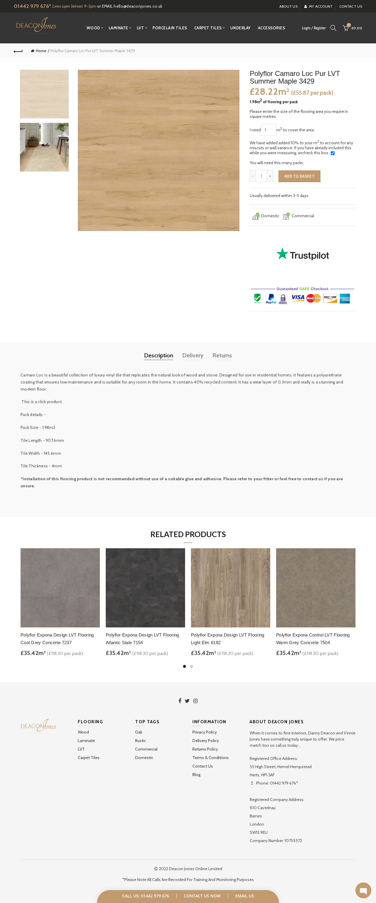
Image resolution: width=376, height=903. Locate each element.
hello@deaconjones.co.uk (138, 6)
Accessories (271, 28)
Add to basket (299, 176)
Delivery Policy (205, 740)
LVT (140, 28)
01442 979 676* (32, 6)
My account (321, 6)
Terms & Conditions (210, 757)
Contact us (350, 6)
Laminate (118, 28)
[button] (363, 890)
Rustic (140, 740)
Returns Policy (205, 749)
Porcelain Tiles (169, 28)
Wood (93, 28)
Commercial (146, 749)
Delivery (193, 355)
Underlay (240, 28)
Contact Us (202, 766)
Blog (196, 774)
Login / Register (314, 28)
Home (41, 50)
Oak (138, 732)
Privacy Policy (204, 732)
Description (158, 355)
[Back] (18, 51)
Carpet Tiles (208, 28)
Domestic (144, 757)
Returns (222, 355)
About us (288, 6)
